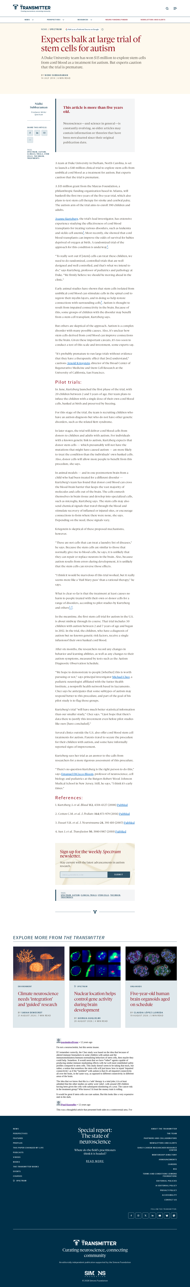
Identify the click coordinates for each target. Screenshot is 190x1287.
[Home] (95, 1242)
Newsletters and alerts (163, 1143)
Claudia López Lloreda (148, 1012)
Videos (17, 1157)
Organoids (136, 986)
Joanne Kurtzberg (66, 218)
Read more (95, 1161)
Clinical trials (35, 154)
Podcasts (18, 1152)
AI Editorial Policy (166, 1186)
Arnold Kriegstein (78, 363)
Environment (25, 986)
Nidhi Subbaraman (56, 75)
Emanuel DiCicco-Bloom (77, 774)
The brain (39, 156)
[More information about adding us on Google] (102, 29)
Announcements (168, 1160)
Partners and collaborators (160, 1138)
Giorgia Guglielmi (89, 1018)
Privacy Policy (168, 1190)
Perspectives (53, 20)
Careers (172, 1164)
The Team (172, 1134)
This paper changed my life (28, 1148)
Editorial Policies (166, 1181)
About (164, 1129)
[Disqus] (95, 1074)
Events (17, 1171)
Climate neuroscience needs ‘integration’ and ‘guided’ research (38, 999)
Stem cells (103, 895)
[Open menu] (175, 8)
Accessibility (169, 1195)
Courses (17, 1176)
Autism (42, 152)
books (26, 1167)
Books (16, 1162)
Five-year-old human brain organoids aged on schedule (150, 999)
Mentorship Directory (164, 1155)
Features (18, 1138)
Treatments (33, 158)
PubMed (122, 805)
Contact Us (170, 1200)
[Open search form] (167, 8)
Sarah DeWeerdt (32, 1012)
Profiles (18, 1143)
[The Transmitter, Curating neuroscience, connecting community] (31, 8)
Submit (118, 874)
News (27, 20)
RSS (175, 1169)
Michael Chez (121, 677)
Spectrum (56, 29)
